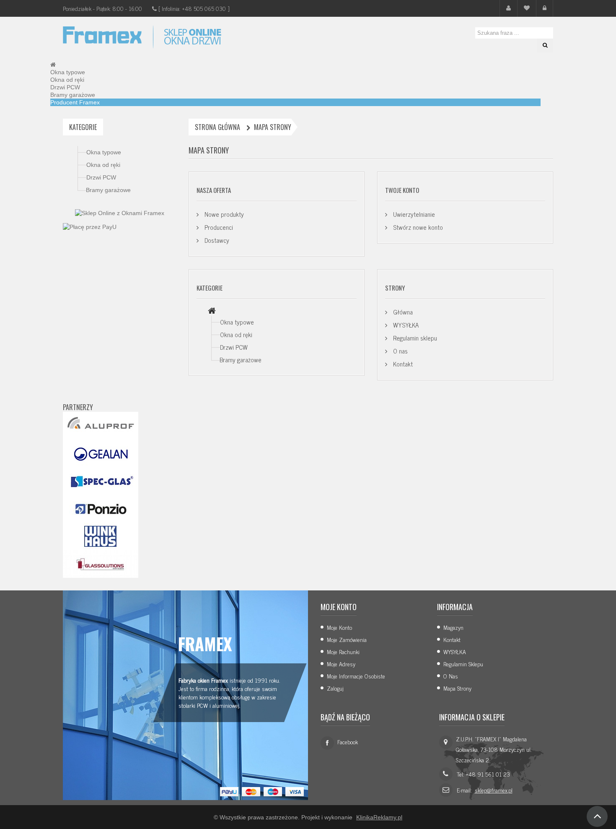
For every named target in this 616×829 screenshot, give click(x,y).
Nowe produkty (223, 214)
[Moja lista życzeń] (527, 8)
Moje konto (339, 627)
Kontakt (402, 364)
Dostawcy (216, 240)
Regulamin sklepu (414, 338)
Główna (402, 312)
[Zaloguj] (544, 8)
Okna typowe (103, 152)
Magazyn (453, 627)
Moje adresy (341, 663)
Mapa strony (457, 688)
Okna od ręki (103, 164)
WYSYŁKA (405, 325)
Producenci (218, 227)
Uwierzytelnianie (413, 214)
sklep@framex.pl (493, 790)
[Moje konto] (508, 8)
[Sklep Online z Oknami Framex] (119, 212)
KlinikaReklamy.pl (379, 817)
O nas (399, 351)
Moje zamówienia (347, 639)
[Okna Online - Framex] (144, 37)
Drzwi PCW (101, 177)
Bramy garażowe (108, 190)
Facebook (347, 741)
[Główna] (212, 311)
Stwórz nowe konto (417, 227)
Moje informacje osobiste (356, 676)
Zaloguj (335, 688)
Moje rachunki (343, 651)
